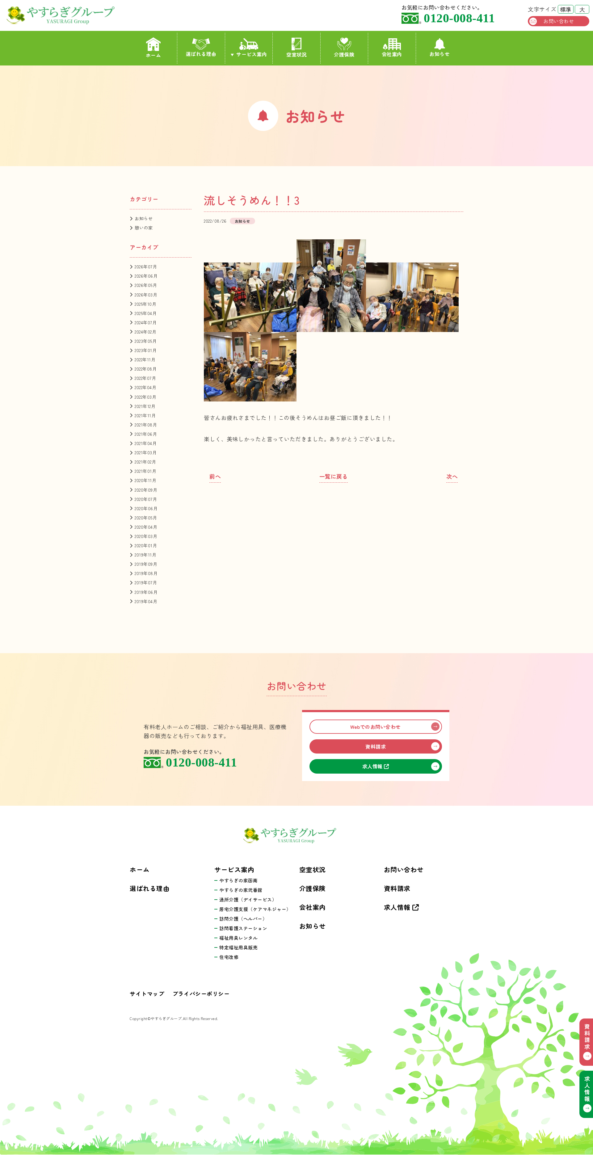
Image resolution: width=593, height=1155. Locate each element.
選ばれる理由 (201, 53)
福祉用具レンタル (238, 937)
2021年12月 (145, 406)
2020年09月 (146, 490)
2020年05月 (146, 517)
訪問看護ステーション (243, 928)
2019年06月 (146, 592)
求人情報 (373, 766)
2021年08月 (146, 425)
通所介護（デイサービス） (248, 899)
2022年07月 (145, 378)
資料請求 (375, 746)
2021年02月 (145, 462)
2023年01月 (146, 350)
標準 (565, 9)
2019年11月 (145, 555)
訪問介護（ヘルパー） (243, 918)
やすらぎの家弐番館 (241, 890)
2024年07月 (146, 322)
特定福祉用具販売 (238, 947)
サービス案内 (251, 54)
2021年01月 (145, 471)
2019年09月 (146, 564)
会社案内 (392, 54)
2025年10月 (145, 304)
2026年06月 (146, 276)
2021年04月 (146, 443)
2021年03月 (146, 452)
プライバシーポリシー (200, 993)
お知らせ (439, 53)
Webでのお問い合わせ (375, 726)
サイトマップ (147, 993)
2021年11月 (145, 415)
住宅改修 (228, 957)
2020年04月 (146, 527)
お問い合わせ (558, 21)
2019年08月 (146, 573)
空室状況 (296, 54)
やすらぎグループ (68, 15)
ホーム (153, 55)
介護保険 (344, 54)
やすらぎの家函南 (238, 880)
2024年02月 (145, 332)
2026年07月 (146, 266)
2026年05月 (146, 285)
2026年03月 (146, 295)
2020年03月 (146, 536)
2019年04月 (146, 601)
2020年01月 (146, 545)
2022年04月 (145, 387)
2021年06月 (146, 434)
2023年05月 (146, 341)
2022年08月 (146, 369)
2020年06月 (146, 508)
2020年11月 (145, 480)
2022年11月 (145, 359)
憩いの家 (144, 228)
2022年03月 (145, 397)
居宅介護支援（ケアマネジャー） (255, 909)
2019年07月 (146, 582)
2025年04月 (146, 313)
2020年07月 (146, 499)
